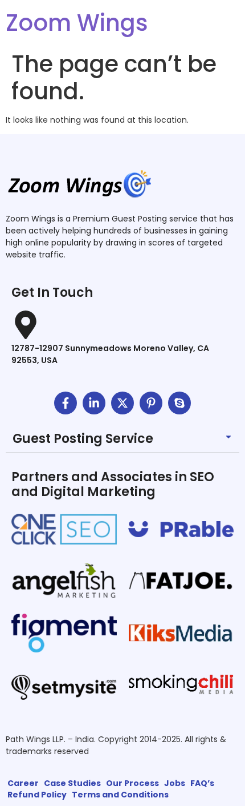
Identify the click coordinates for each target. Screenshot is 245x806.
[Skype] (179, 403)
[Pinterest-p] (151, 403)
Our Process (132, 783)
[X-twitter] (122, 403)
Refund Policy (37, 794)
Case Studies (72, 783)
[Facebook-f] (65, 403)
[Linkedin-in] (94, 403)
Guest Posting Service (83, 439)
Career (23, 783)
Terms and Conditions (120, 794)
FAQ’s (202, 783)
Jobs (174, 783)
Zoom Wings (77, 23)
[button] (122, 439)
